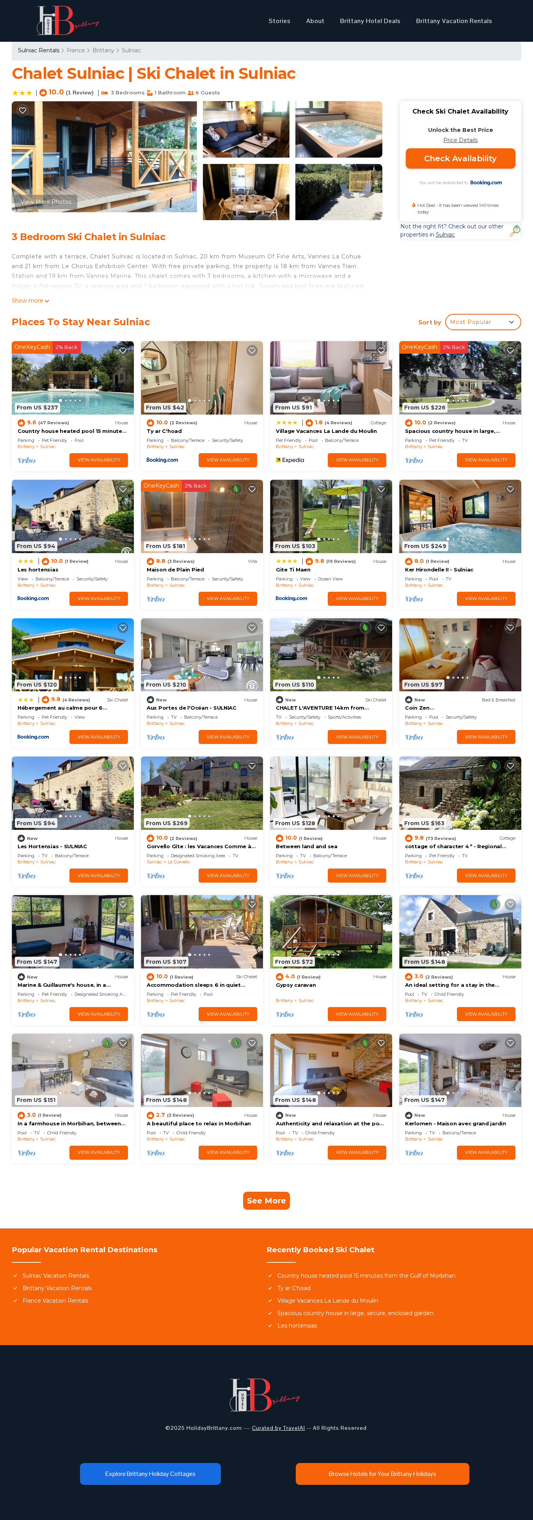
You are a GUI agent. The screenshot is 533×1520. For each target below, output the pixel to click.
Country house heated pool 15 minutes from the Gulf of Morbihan (366, 1275)
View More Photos (46, 201)
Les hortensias (38, 569)
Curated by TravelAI (278, 1427)
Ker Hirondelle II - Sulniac (439, 569)
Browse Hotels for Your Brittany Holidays (382, 1474)
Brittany (103, 50)
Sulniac (131, 50)
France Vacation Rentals (55, 1300)
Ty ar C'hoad (164, 431)
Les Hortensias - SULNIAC (52, 846)
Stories (280, 21)
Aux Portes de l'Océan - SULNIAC (191, 708)
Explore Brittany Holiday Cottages (150, 1474)
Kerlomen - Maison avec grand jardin (455, 1123)
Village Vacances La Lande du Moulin (326, 431)
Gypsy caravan (296, 985)
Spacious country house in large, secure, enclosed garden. (356, 1313)
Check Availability (460, 158)
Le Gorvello (179, 862)
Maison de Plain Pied (175, 569)
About (315, 21)
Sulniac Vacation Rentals (56, 1275)
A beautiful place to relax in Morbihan (199, 1123)
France (76, 50)
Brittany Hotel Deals (370, 21)
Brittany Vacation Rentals (454, 21)
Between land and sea (307, 846)
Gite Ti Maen (293, 569)
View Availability (99, 460)
